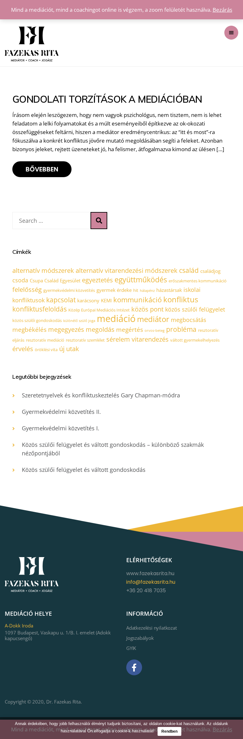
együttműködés (141, 279)
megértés (129, 329)
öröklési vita (46, 349)
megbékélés (29, 329)
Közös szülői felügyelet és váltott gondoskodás (84, 469)
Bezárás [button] (222, 9)
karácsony (88, 300)
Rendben (169, 731)
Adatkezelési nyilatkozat (151, 628)
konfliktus (180, 299)
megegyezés (66, 329)
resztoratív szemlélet (85, 340)
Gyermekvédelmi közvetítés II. (61, 411)
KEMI (106, 300)
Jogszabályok (140, 638)
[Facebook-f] (134, 667)
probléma (181, 329)
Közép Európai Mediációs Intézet (99, 310)
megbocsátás (188, 320)
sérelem (118, 339)
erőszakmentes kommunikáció (198, 281)
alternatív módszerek (43, 270)
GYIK (131, 648)
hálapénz (147, 290)
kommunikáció (137, 299)
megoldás (100, 329)
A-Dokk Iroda (19, 625)
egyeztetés (97, 280)
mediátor (153, 319)
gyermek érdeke (114, 290)
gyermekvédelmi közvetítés (69, 290)
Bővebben (42, 169)
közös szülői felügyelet (195, 309)
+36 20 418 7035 (146, 590)
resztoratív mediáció (45, 340)
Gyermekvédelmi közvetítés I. (60, 428)
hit (135, 290)
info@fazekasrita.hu (150, 582)
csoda (20, 280)
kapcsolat (61, 299)
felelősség (27, 289)
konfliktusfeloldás (39, 309)
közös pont (147, 309)
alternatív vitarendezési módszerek (127, 270)
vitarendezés (150, 339)
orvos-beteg (155, 330)
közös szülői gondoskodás (37, 320)
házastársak (169, 290)
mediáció (116, 318)
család (189, 270)
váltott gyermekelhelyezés (195, 340)
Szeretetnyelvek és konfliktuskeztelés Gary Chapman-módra (101, 395)
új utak (69, 348)
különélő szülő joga (79, 320)
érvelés (22, 348)
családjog (210, 271)
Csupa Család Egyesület (55, 280)
